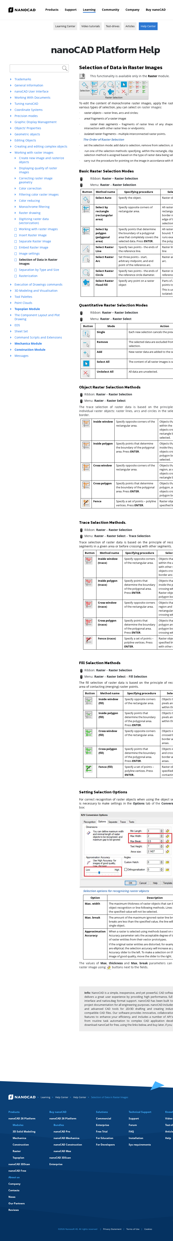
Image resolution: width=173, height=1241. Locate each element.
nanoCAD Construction (68, 1144)
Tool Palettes (23, 297)
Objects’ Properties (28, 128)
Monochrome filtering (34, 207)
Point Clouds (23, 303)
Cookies (148, 1229)
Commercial (103, 1118)
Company (132, 10)
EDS (17, 325)
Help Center (148, 26)
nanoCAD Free (17, 1171)
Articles (130, 26)
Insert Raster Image (33, 235)
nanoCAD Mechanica (66, 1138)
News (11, 1197)
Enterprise (55, 1164)
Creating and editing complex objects (41, 146)
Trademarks (23, 79)
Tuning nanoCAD (26, 104)
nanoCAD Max (62, 1151)
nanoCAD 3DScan (19, 1164)
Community (110, 10)
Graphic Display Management (36, 122)
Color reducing (29, 201)
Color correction (30, 188)
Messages (21, 356)
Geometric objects (27, 134)
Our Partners (16, 1203)
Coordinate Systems (29, 110)
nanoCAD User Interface (32, 91)
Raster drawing (30, 213)
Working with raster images (34, 152)
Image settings (29, 253)
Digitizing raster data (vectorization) (34, 221)
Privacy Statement (112, 1229)
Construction (21, 1144)
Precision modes (26, 116)
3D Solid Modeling (24, 1131)
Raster (17, 1151)
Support (71, 10)
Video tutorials (90, 26)
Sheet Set (21, 331)
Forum (133, 1125)
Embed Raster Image (33, 247)
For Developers (105, 1144)
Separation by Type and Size (39, 270)
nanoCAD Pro (62, 1131)
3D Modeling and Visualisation (36, 291)
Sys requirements (140, 1144)
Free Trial (102, 1131)
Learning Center (65, 26)
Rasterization (28, 276)
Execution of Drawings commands (38, 284)
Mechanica (19, 1138)
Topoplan (18, 1157)
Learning (89, 10)
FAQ (131, 1131)
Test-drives (112, 26)
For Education (104, 1138)
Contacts (13, 1190)
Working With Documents (32, 97)
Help (168, 1138)
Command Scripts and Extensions (38, 337)
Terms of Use (132, 1229)
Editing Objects (25, 140)
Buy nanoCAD (156, 10)
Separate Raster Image (35, 241)
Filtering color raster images (39, 194)
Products (51, 10)
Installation (136, 1138)
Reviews (13, 1210)
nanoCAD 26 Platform (21, 1118)
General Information (29, 85)
